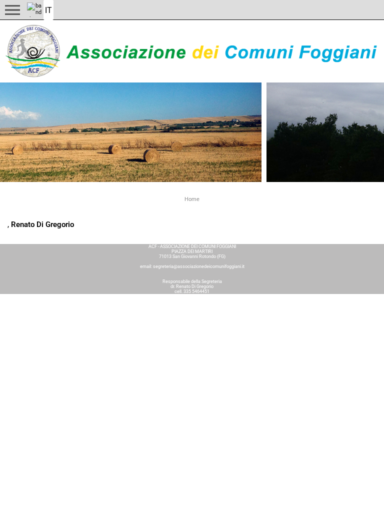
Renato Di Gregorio (42, 224)
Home (192, 199)
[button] (12, 10)
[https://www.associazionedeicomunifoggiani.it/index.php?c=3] (192, 51)
